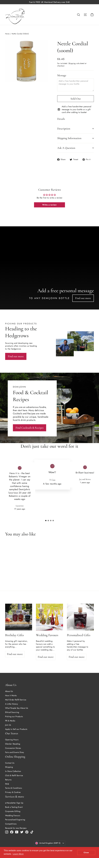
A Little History (11, 704)
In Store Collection (13, 771)
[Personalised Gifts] (80, 617)
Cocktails (17, 413)
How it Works (11, 695)
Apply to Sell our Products (16, 729)
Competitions (11, 823)
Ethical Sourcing (12, 712)
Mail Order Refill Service (15, 699)
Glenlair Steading (12, 743)
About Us (9, 691)
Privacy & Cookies (13, 792)
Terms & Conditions (13, 788)
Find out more (83, 298)
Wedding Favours (12, 815)
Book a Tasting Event (14, 807)
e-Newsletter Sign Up (14, 802)
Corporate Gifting (12, 811)
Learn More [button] (18, 854)
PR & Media (10, 720)
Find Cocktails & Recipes (29, 427)
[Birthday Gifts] (18, 617)
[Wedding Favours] (49, 617)
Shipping (72, 63)
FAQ (7, 784)
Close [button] (86, 852)
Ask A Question (66, 148)
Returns (8, 779)
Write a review (49, 204)
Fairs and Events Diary (14, 752)
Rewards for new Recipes (15, 828)
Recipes (31, 413)
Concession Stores (13, 748)
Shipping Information (69, 138)
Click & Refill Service (14, 775)
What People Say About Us (16, 708)
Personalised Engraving (15, 819)
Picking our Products (14, 716)
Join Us (8, 725)
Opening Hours (11, 739)
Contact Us (9, 763)
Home (7, 33)
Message (61, 75)
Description (63, 128)
